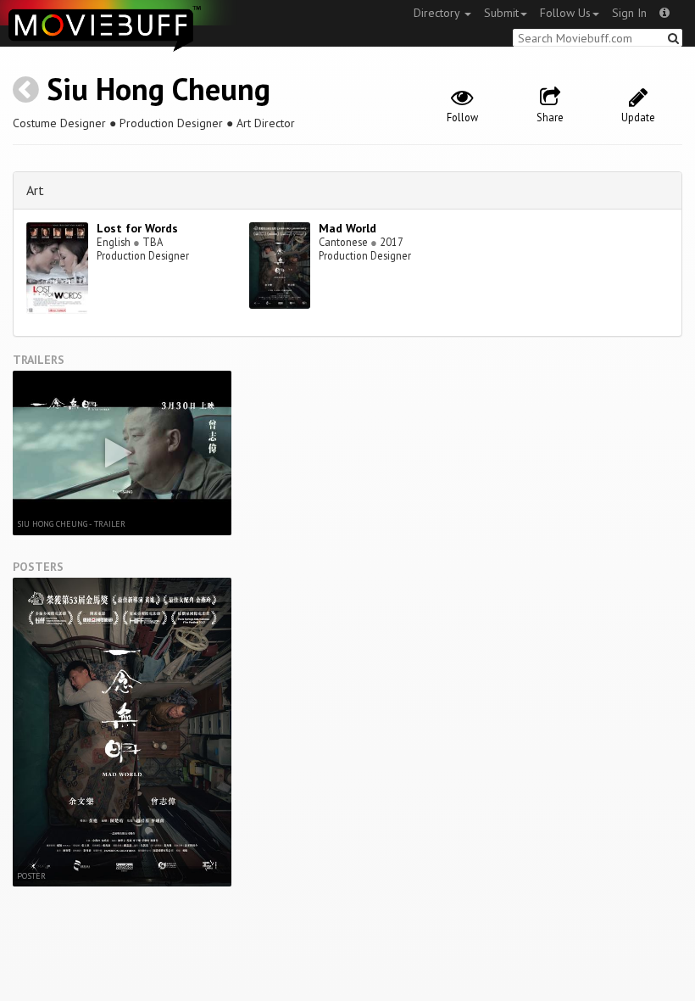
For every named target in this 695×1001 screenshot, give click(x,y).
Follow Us (565, 12)
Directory (438, 12)
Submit (501, 12)
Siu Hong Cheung (158, 89)
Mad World (347, 228)
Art (35, 190)
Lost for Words (137, 228)
